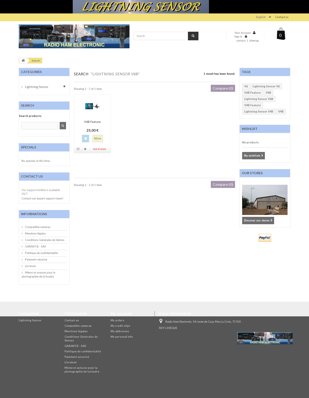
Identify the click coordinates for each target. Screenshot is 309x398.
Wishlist (250, 129)
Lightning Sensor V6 (266, 86)
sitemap (254, 40)
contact (241, 40)
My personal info (122, 336)
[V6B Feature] (92, 106)
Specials (28, 147)
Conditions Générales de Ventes (44, 240)
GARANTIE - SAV (35, 246)
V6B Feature (92, 121)
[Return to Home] (23, 60)
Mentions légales (35, 233)
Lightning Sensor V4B (258, 111)
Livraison (30, 266)
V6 (246, 86)
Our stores (252, 173)
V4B (281, 111)
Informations (34, 214)
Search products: (30, 116)
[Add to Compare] (85, 149)
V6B (268, 92)
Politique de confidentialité (41, 253)
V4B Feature (252, 105)
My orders (117, 320)
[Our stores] (265, 200)
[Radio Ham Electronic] (74, 36)
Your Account (242, 32)
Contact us (281, 17)
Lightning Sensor (36, 87)
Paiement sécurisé (35, 259)
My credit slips (120, 325)
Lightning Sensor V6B (258, 99)
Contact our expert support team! (42, 198)
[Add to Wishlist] (78, 149)
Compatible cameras (37, 227)
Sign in (238, 36)
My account (121, 313)
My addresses (120, 331)
